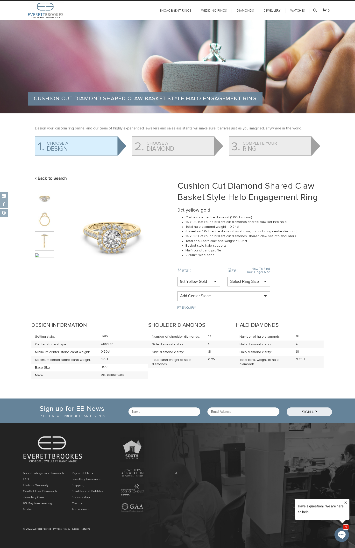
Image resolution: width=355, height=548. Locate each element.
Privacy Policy (61, 528)
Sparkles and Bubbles (87, 491)
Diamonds (245, 10)
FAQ (26, 479)
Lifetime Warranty (35, 485)
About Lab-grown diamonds (43, 473)
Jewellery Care (33, 497)
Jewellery (272, 10)
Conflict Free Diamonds (40, 491)
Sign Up (309, 412)
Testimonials (81, 509)
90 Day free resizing (37, 503)
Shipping (78, 485)
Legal (75, 528)
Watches (297, 10)
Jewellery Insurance (86, 479)
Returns (85, 528)
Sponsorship (81, 497)
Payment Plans (82, 473)
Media (27, 509)
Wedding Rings (214, 10)
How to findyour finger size (258, 270)
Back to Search (51, 178)
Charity (77, 503)
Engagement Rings (175, 10)
